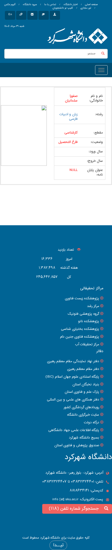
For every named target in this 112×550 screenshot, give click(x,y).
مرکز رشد (93, 306)
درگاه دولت (91, 422)
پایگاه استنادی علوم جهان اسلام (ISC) (72, 377)
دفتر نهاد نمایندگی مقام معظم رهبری (73, 361)
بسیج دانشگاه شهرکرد (84, 438)
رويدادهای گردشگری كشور (81, 407)
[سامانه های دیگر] (55, 15)
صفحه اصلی (91, 4)
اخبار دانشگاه (70, 4)
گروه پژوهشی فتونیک (83, 314)
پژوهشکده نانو (88, 321)
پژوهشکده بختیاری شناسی (80, 329)
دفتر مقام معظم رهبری (83, 369)
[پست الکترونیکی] (32, 15)
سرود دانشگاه (29, 4)
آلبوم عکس (9, 4)
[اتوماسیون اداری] (21, 15)
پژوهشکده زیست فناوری (82, 298)
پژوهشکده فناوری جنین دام (79, 337)
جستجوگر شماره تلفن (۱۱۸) (75, 509)
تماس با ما (49, 4)
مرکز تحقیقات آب (87, 344)
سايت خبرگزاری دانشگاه (83, 415)
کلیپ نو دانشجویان (63, 8)
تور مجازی (85, 8)
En (10, 14)
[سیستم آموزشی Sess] (43, 15)
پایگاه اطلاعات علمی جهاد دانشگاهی (73, 430)
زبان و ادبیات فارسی (68, 116)
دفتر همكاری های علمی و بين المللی (73, 399)
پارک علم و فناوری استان (82, 392)
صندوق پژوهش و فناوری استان (76, 445)
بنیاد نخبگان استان (85, 384)
